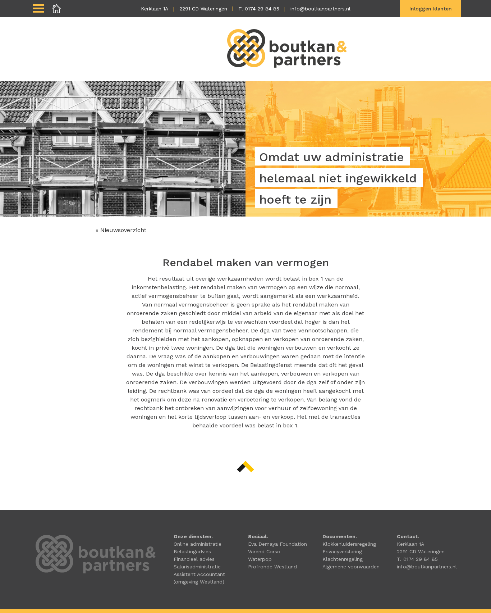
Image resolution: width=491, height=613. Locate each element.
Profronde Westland (272, 566)
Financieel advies (194, 559)
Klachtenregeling (342, 559)
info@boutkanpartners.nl (320, 9)
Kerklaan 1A (154, 9)
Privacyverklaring (342, 551)
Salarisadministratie (197, 566)
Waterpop (260, 559)
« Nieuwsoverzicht (121, 230)
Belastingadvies (192, 551)
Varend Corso (264, 551)
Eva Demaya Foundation (277, 544)
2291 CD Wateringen (203, 9)
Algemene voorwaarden (351, 566)
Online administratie (197, 544)
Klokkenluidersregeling (349, 544)
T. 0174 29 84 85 (258, 9)
